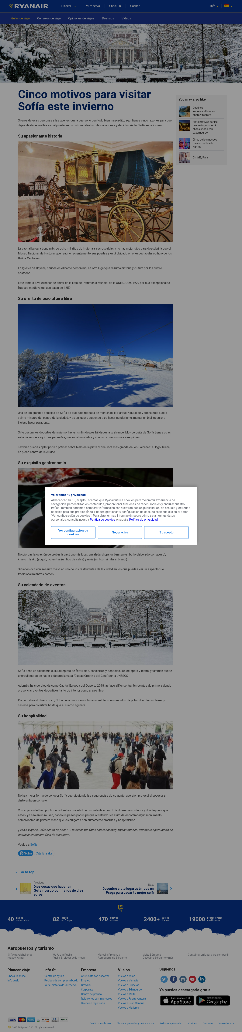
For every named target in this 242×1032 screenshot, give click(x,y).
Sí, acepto (166, 532)
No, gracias (120, 532)
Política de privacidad (143, 519)
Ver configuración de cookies (73, 532)
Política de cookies (102, 519)
